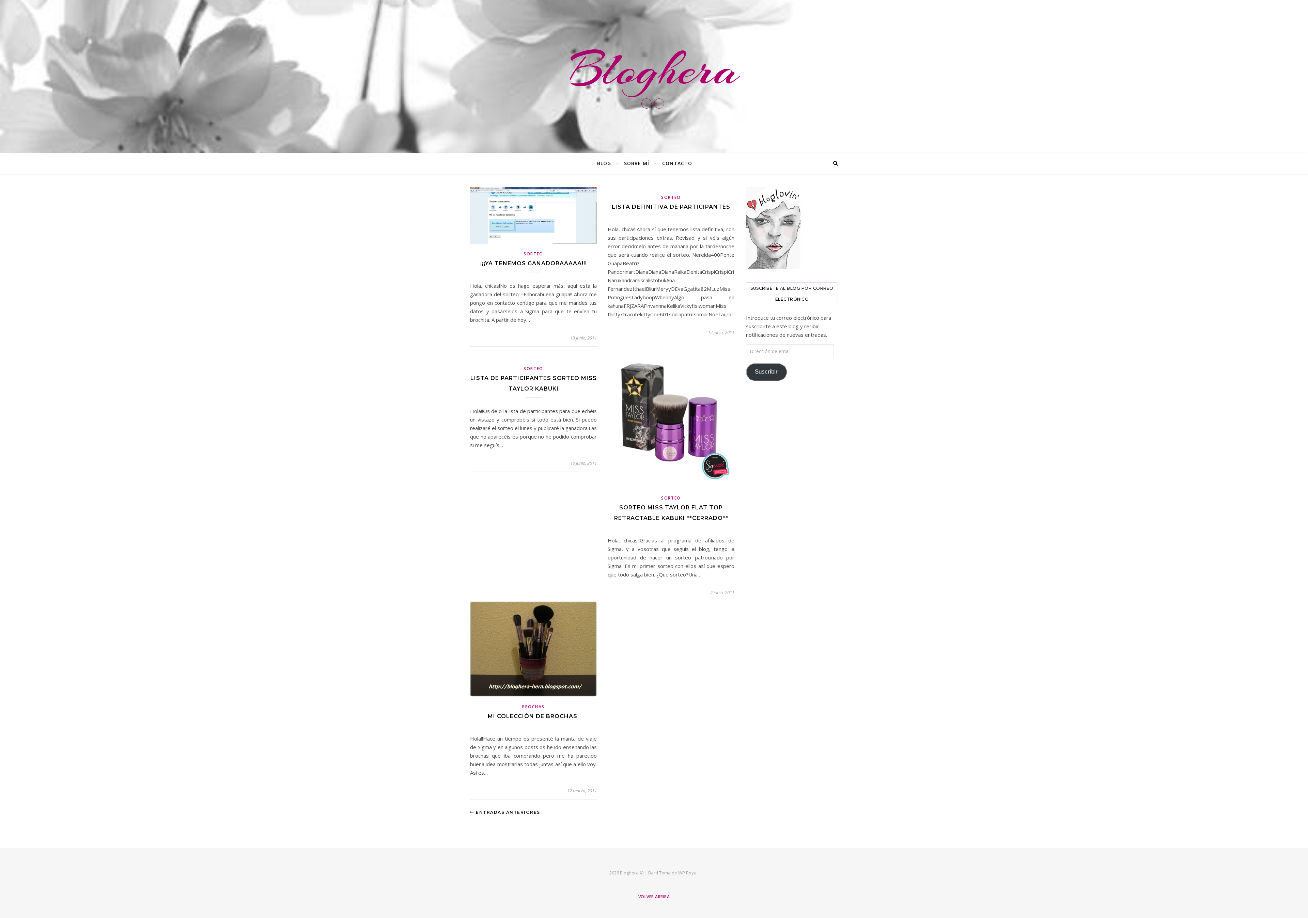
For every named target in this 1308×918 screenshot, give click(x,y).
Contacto (677, 163)
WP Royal (688, 873)
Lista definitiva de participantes (671, 207)
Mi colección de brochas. (533, 716)
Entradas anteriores (507, 812)
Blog (604, 163)
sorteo (533, 254)
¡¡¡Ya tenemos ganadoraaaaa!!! (533, 263)
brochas (533, 707)
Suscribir (766, 371)
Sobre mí (636, 163)
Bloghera (654, 69)
